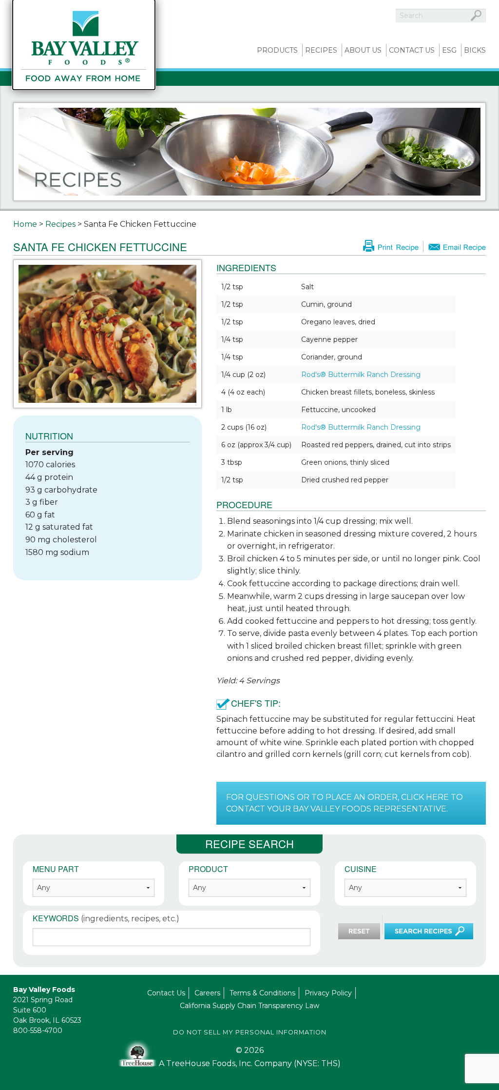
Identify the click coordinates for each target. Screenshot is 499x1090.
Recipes (321, 50)
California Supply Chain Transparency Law (249, 1005)
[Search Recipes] (428, 931)
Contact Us (412, 50)
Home (25, 224)
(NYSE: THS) (317, 1063)
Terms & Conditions (262, 993)
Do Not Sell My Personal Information (249, 1032)
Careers (207, 993)
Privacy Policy (328, 993)
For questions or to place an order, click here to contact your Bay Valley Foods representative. (344, 803)
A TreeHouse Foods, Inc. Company (226, 1063)
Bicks (475, 50)
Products (277, 50)
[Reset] (359, 931)
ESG (449, 50)
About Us (363, 50)
